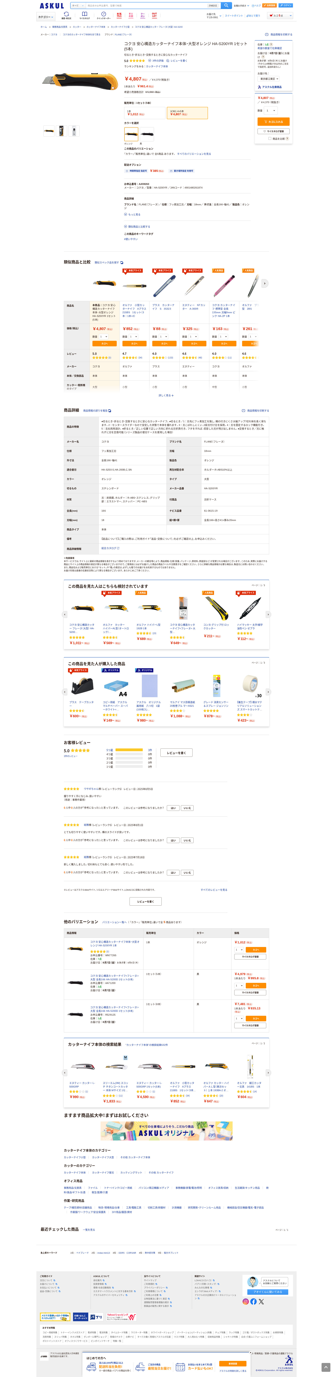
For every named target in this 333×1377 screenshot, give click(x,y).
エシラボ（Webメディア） (206, 1291)
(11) (230, 357)
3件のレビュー (71, 756)
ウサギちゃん (91, 788)
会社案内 (97, 1280)
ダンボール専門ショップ (95, 1337)
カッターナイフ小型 (120, 27)
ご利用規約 (149, 1284)
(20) (221, 1095)
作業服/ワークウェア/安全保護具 (88, 1212)
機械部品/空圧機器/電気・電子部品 (245, 1207)
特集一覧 (117, 1341)
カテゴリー (44, 17)
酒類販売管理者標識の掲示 (156, 1302)
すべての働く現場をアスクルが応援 (154, 1337)
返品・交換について (49, 1291)
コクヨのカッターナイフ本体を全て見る (81, 34)
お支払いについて (48, 1288)
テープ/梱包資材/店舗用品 (78, 1207)
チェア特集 (220, 1332)
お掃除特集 (278, 1332)
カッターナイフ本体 (96, 27)
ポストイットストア (52, 1341)
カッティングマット (131, 1172)
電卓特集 (92, 1332)
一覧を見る (89, 1229)
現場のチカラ (116, 1337)
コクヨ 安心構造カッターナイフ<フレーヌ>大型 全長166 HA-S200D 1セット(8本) (114, 1009)
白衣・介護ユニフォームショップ (256, 1337)
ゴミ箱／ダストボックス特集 (256, 1332)
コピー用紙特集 (50, 1332)
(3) (109, 357)
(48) (200, 357)
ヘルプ (257, 6)
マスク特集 (179, 1337)
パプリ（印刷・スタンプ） (205, 1284)
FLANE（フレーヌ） (123, 34)
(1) (86, 1091)
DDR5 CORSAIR (127, 1253)
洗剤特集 (47, 1337)
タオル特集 (75, 1337)
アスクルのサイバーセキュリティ (109, 1295)
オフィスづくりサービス (76, 1341)
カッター (77, 27)
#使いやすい (131, 239)
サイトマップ (150, 1280)
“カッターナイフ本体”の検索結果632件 (147, 1044)
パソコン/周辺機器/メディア (154, 1187)
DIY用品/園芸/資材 (122, 1212)
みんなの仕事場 (202, 1288)
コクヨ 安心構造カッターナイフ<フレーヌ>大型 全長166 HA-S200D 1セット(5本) (114, 977)
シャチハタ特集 (230, 1337)
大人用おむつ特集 (196, 1337)
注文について (46, 1280)
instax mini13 (103, 1253)
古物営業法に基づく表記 (155, 1299)
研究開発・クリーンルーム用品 (204, 1207)
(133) (170, 357)
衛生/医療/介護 (100, 1192)
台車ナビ (130, 1337)
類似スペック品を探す (107, 262)
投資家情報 (98, 1284)
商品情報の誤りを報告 (95, 410)
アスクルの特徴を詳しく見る (232, 1371)
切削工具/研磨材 (156, 1207)
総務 (86, 824)
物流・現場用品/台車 (109, 1207)
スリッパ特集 (60, 1337)
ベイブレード (82, 1253)
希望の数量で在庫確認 (270, 48)
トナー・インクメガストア (72, 1332)
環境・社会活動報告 (102, 1288)
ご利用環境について (153, 1291)
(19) (154, 633)
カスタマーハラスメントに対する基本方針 (113, 1291)
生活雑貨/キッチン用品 (247, 1187)
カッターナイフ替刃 (103, 1172)
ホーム (44, 27)
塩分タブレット (171, 1253)
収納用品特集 (214, 1337)
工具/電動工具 (133, 1207)
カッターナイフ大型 (103, 1157)
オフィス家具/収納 (218, 1187)
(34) (140, 357)
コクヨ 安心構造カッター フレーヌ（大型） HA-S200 (159, 27)
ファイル (93, 1187)
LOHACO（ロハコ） (203, 1280)
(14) (255, 1091)
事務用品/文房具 (59, 27)
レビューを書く (178, 60)
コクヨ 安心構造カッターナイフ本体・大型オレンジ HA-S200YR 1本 (114, 943)
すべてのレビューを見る (214, 889)
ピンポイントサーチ (100, 1341)
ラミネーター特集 (139, 1332)
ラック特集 (234, 1332)
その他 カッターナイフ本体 (135, 1157)
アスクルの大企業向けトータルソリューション (215, 1297)
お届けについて (47, 1284)
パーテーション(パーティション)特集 (194, 1332)
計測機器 (177, 1207)
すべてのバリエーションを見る (194, 153)
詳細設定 (213, 6)
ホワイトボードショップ (162, 1332)
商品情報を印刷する (281, 34)
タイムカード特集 (119, 1332)
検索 (226, 5)
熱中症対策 (150, 1253)
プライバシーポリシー (154, 1288)
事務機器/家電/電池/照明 (189, 1187)
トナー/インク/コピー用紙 (118, 1187)
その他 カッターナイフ (161, 1172)
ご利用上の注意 (151, 1295)
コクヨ (54, 34)
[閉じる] (250, 1352)
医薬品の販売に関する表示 (156, 1306)
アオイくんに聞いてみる (268, 1291)
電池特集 (103, 1332)
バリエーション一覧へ (114, 922)
